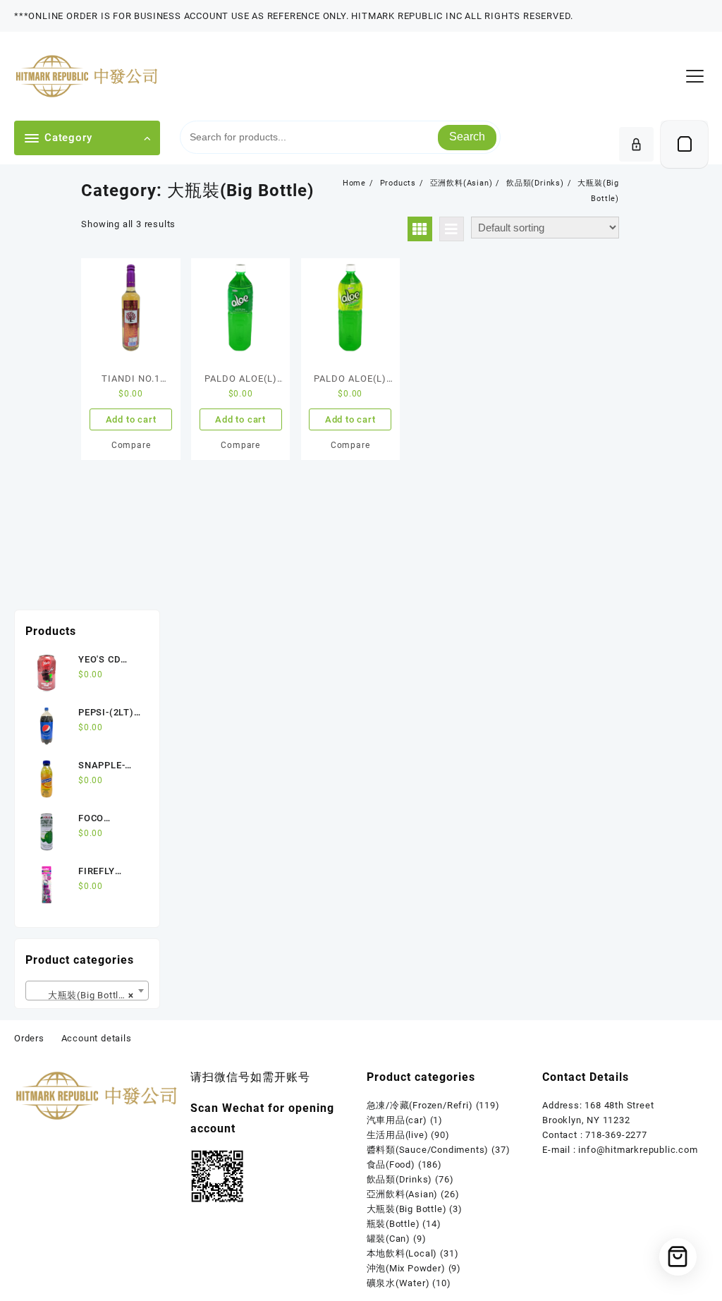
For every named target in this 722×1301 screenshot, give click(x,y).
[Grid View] (420, 229)
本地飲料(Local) (402, 1253)
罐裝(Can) (389, 1238)
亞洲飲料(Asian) (403, 1194)
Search (467, 137)
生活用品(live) (398, 1135)
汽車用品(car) (397, 1120)
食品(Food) (391, 1164)
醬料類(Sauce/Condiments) (428, 1149)
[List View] (451, 229)
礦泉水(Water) (398, 1283)
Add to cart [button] (131, 419)
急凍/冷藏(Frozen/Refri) (420, 1105)
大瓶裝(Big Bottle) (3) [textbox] (89, 995)
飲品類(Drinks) (400, 1179)
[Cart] (684, 144)
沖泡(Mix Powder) (406, 1268)
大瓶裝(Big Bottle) (407, 1209)
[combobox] (87, 990)
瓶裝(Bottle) (393, 1223)
